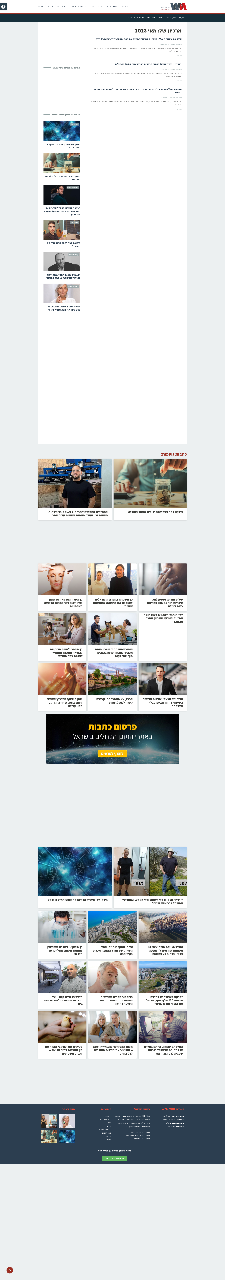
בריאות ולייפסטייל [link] (78, 6)
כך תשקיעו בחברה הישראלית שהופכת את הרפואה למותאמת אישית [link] (113, 603)
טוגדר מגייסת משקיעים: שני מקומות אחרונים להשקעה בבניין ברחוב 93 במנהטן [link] (165, 950)
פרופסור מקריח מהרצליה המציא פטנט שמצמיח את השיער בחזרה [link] (116, 1000)
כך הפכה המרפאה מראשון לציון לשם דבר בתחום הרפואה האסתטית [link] (63, 603)
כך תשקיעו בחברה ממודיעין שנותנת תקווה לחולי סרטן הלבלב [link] (65, 950)
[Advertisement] (60, 43)
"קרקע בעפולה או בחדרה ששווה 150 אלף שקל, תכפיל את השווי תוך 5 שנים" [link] (164, 1000)
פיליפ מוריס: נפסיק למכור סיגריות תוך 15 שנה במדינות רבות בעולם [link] (165, 603)
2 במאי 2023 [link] (165, 97)
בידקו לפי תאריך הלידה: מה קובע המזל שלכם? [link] (78, 900)
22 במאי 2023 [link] (164, 44)
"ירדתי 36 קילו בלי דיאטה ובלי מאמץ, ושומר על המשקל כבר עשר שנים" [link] (152, 901)
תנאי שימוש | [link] (113, 1151)
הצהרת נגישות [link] (103, 1151)
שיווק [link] (92, 6)
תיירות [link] (40, 6)
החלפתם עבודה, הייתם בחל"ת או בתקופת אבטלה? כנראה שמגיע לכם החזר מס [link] (163, 1050)
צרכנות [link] (50, 6)
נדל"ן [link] (100, 6)
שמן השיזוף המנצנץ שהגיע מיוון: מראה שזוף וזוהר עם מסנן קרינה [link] (65, 702)
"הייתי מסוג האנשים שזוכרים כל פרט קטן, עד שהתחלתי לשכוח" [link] (64, 308)
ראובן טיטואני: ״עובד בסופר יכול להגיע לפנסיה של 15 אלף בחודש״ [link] (63, 276)
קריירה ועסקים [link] (112, 6)
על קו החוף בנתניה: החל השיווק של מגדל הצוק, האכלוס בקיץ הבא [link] (113, 950)
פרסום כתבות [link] (144, 1119)
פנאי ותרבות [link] (62, 6)
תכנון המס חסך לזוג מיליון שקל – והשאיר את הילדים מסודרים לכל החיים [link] (113, 1050)
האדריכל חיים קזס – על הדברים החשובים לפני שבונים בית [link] (63, 1000)
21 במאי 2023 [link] (165, 69)
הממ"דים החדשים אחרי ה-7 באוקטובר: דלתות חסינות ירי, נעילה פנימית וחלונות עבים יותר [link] (78, 513)
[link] (3, 6)
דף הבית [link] (125, 6)
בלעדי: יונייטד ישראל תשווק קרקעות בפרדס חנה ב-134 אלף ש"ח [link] (148, 64)
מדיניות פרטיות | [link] (125, 1151)
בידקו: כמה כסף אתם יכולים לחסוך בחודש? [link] (155, 512)
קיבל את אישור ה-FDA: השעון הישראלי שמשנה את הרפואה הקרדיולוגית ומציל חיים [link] (139, 39)
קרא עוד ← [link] (178, 56)
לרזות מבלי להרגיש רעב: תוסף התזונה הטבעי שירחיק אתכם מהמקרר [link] (163, 618)
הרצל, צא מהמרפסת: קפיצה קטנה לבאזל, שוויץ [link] (114, 701)
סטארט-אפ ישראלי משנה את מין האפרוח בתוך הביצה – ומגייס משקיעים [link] (64, 1050)
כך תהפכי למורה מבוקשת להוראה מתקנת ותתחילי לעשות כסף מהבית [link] (66, 652)
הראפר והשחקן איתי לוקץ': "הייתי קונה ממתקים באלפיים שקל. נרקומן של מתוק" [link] (62, 211)
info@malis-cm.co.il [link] (133, 1126)
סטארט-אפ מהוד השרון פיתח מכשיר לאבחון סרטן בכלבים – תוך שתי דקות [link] (114, 652)
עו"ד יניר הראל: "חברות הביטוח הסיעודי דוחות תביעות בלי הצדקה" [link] (162, 702)
